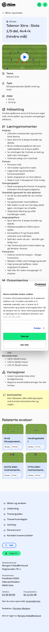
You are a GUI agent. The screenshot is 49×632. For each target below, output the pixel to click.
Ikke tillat (25, 345)
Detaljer (37, 328)
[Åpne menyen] (45, 4)
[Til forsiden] (9, 4)
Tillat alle (25, 336)
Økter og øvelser (14, 13)
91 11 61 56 (30, 595)
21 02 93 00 (8, 595)
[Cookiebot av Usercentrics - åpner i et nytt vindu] (35, 285)
